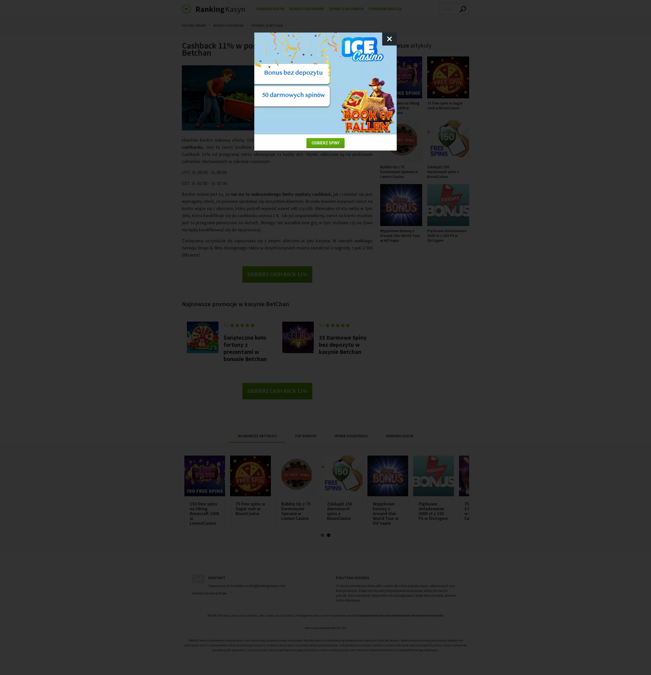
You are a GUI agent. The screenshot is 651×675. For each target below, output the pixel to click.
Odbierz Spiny (325, 143)
